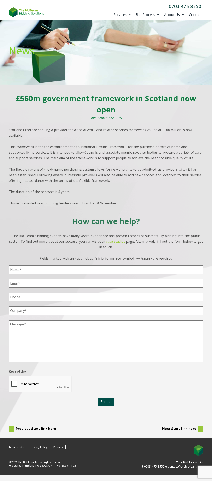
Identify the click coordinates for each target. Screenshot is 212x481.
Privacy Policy (39, 447)
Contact (195, 15)
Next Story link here (179, 428)
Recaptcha (17, 371)
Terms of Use (17, 447)
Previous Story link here (35, 428)
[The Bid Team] (26, 11)
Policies (58, 447)
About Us (172, 15)
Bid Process (145, 15)
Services (120, 15)
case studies (115, 241)
